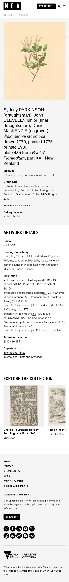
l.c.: (34, 313)
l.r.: (45, 293)
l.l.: (44, 280)
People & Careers (13, 481)
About (7, 462)
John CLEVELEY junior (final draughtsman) (26, 120)
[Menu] (64, 6)
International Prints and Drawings (23, 357)
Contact (8, 466)
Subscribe (12, 517)
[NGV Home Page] (12, 6)
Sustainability (12, 471)
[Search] (59, 6)
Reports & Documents (16, 486)
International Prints (14, 352)
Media (7, 476)
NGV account (10, 508)
